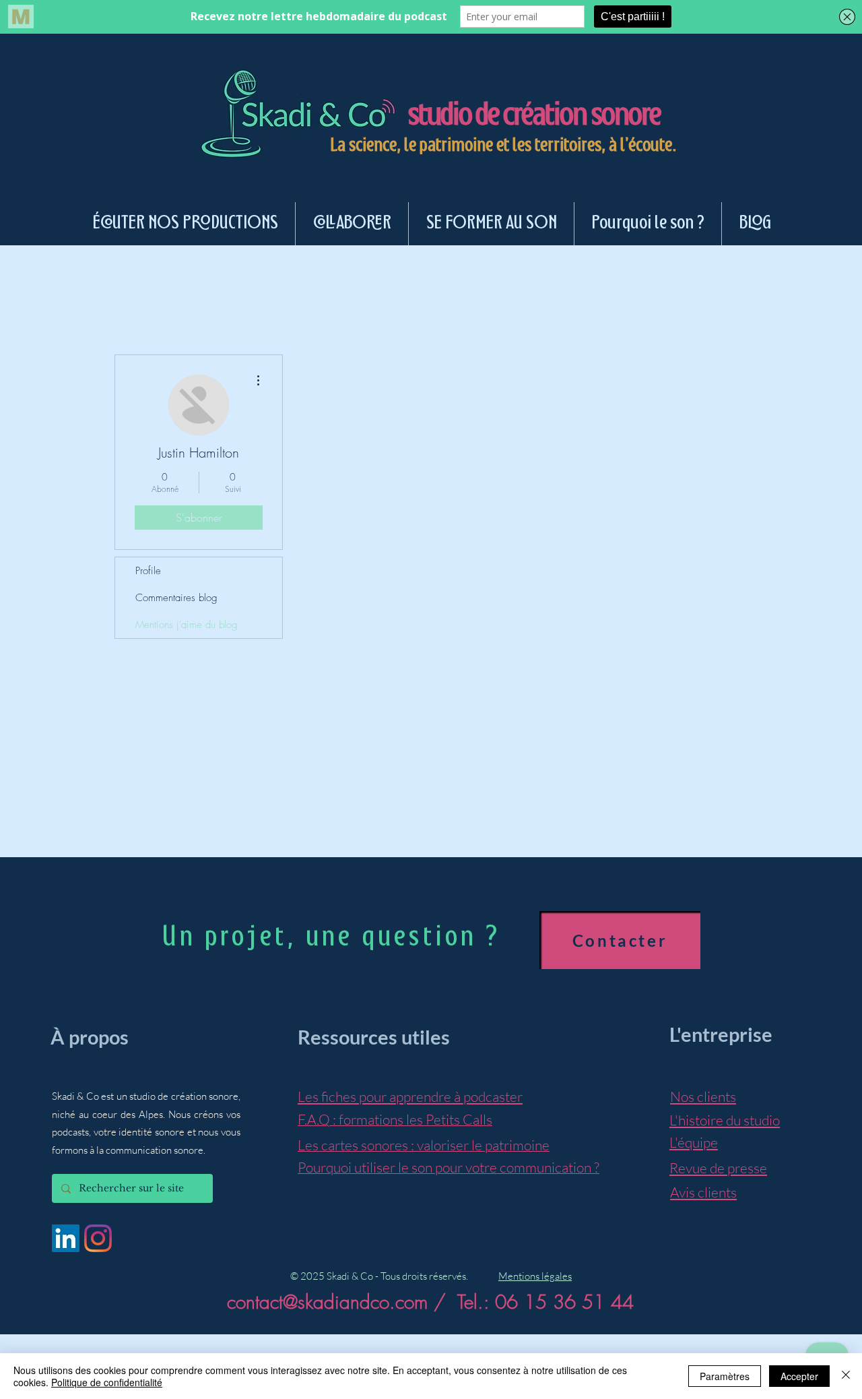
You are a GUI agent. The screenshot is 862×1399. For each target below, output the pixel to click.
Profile (148, 571)
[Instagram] (98, 1238)
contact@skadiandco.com (327, 1301)
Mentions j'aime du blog (186, 624)
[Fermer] (846, 1376)
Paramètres (725, 1376)
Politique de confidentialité (106, 1382)
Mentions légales (535, 1276)
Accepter (799, 1376)
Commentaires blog (176, 597)
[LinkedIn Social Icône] (65, 1238)
